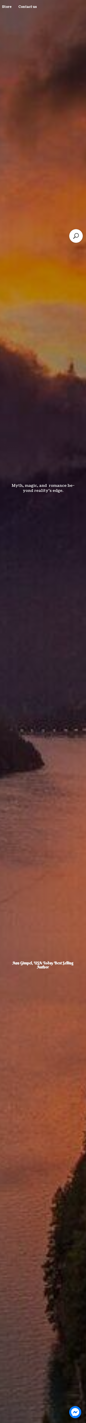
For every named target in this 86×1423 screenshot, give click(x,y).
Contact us (27, 7)
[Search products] (76, 236)
